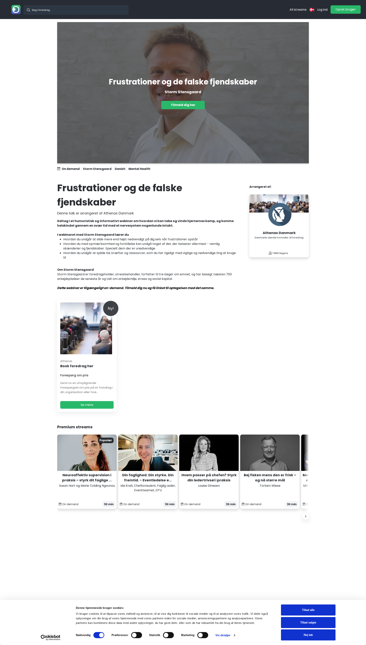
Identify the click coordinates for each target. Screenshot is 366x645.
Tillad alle (308, 610)
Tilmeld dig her (183, 105)
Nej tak (308, 634)
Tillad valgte (308, 622)
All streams (298, 9)
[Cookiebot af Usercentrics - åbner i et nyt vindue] (50, 637)
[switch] (136, 635)
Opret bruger (346, 9)
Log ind (322, 9)
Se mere (87, 405)
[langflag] (312, 9)
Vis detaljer (222, 635)
